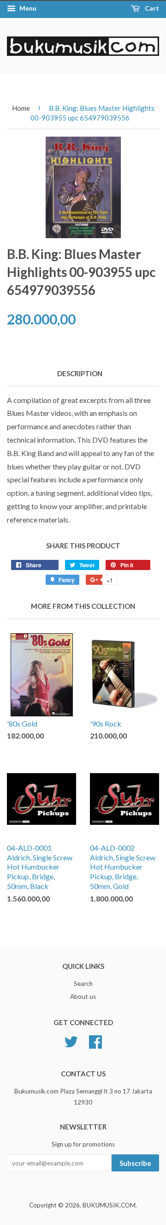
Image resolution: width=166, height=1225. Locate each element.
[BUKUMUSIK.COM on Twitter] (71, 1040)
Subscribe (135, 1163)
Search (83, 983)
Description (79, 373)
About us (83, 996)
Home (21, 108)
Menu (27, 8)
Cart (151, 8)
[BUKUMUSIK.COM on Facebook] (95, 1040)
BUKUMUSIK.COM (109, 1205)
